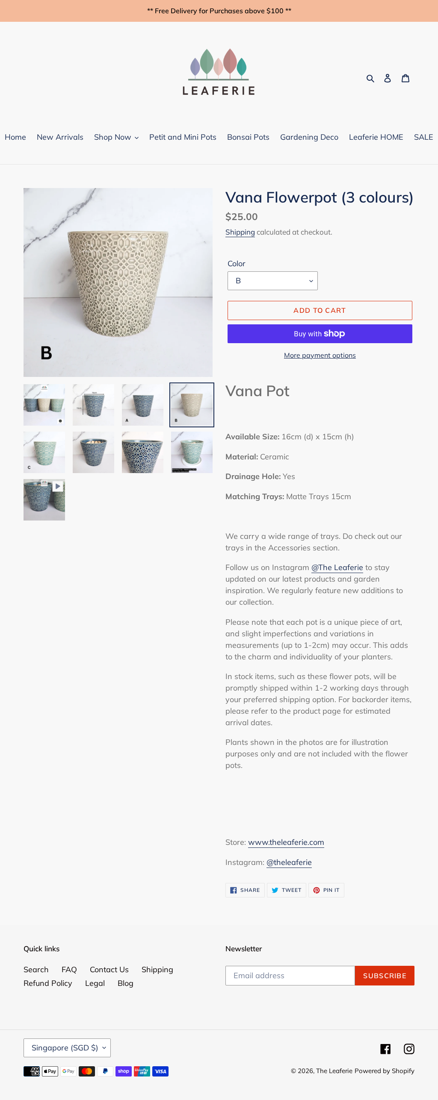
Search (36, 969)
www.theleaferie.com (286, 842)
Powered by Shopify (384, 1071)
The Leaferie (334, 1071)
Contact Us (109, 969)
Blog (125, 983)
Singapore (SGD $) (65, 1048)
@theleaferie (289, 862)
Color (237, 263)
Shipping (240, 231)
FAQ (69, 969)
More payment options (320, 355)
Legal (95, 983)
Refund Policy (48, 983)
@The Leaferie (337, 567)
